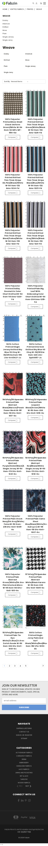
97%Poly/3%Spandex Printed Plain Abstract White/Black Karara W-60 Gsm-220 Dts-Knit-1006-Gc (35, 581)
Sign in (19, 735)
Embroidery (24, 763)
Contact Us (24, 732)
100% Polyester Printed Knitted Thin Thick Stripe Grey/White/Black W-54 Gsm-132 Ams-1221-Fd (35, 237)
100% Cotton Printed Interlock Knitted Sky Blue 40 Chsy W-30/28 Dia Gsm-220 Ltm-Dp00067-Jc (35, 351)
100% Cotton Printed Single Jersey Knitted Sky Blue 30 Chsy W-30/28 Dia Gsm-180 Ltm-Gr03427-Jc (12, 351)
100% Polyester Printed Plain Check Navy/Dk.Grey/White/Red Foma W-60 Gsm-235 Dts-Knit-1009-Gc (15, 523)
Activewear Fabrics (24, 752)
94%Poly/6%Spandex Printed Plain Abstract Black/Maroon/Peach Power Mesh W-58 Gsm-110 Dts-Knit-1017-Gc (13, 407)
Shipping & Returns (24, 728)
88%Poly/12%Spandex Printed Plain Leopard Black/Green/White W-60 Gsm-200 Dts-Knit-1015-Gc (36, 406)
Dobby (5, 20)
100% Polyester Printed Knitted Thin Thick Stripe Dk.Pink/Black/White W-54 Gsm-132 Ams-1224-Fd (13, 181)
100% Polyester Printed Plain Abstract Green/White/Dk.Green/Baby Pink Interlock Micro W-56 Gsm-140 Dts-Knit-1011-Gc (17, 582)
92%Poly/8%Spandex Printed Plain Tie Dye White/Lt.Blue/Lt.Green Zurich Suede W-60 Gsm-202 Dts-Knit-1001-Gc (14, 640)
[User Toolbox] (36, 3)
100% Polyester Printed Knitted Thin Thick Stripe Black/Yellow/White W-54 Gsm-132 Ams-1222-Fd (13, 237)
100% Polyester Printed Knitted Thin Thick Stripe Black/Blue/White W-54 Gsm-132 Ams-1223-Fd (35, 181)
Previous (4, 841)
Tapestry (24, 779)
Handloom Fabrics (24, 766)
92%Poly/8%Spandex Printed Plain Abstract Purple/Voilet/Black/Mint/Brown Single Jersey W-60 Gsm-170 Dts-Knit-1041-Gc (19, 465)
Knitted (5, 27)
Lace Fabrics (24, 769)
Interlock (6, 24)
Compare (12, 137)
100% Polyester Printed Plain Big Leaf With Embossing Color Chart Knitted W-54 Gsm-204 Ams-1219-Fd (35, 294)
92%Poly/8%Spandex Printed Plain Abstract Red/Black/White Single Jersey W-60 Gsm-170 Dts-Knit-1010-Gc (35, 465)
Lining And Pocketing (24, 773)
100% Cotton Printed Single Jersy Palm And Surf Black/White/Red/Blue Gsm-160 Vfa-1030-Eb (36, 640)
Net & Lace (24, 776)
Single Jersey (8, 37)
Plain (5, 33)
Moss (5, 30)
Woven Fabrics (24, 783)
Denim (24, 759)
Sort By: (7, 81)
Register (28, 735)
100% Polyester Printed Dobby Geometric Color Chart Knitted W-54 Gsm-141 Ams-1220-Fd (13, 293)
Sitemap (24, 738)
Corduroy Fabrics (24, 756)
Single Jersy (8, 40)
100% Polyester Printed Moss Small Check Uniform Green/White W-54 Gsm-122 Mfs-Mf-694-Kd (12, 126)
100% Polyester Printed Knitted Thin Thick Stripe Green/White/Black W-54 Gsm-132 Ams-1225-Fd (35, 126)
